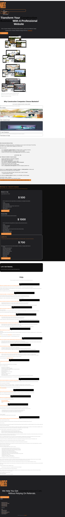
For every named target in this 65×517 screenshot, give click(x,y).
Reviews (4, 12)
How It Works (5, 11)
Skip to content (2, 0)
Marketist (30, 30)
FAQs (4, 13)
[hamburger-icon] (24, 11)
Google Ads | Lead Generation (6, 401)
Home (4, 10)
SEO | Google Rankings (5, 400)
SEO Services (10, 334)
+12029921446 (4, 12)
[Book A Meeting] (5, 14)
